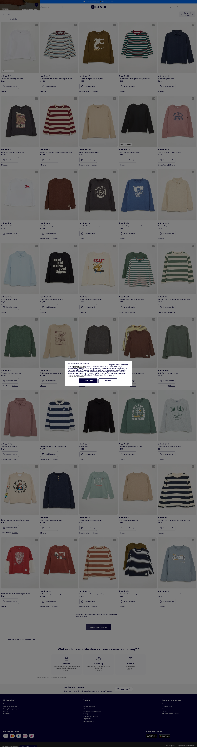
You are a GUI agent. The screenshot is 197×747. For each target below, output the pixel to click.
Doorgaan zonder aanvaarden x (78, 363)
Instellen (107, 381)
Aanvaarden (88, 381)
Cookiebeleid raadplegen (76, 376)
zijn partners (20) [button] (79, 367)
